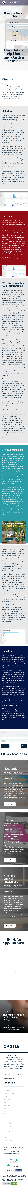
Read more (14, 1016)
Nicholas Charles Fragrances (11, 879)
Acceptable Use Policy (10, 1129)
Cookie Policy (7, 1126)
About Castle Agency (9, 1114)
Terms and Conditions (9, 1132)
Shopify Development (9, 1093)
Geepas (8, 820)
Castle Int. (6, 1055)
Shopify (14, 35)
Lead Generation (8, 1090)
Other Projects (14, 754)
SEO (5, 1102)
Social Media (7, 1105)
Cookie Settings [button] (6, 1183)
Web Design (7, 1108)
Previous (5, 746)
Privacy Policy (7, 1123)
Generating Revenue (14, 27)
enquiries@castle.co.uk (9, 1078)
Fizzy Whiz (10, 769)
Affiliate (6, 1096)
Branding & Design (8, 1140)
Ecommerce (14, 22)
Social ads (14, 40)
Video (5, 1111)
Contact (6, 1117)
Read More (9, 804)
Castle (5, 1061)
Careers (6, 1120)
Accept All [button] (14, 1183)
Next (23, 746)
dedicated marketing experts (16, 1064)
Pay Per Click (14, 31)
